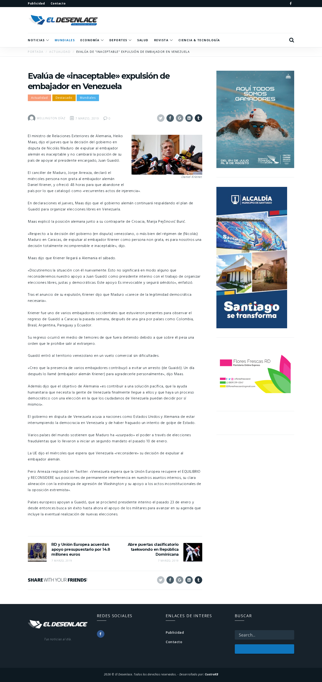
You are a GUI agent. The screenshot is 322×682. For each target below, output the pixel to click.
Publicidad (175, 632)
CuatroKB (211, 674)
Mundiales (88, 98)
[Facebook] (290, 3)
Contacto (174, 642)
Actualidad (39, 98)
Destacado (64, 98)
